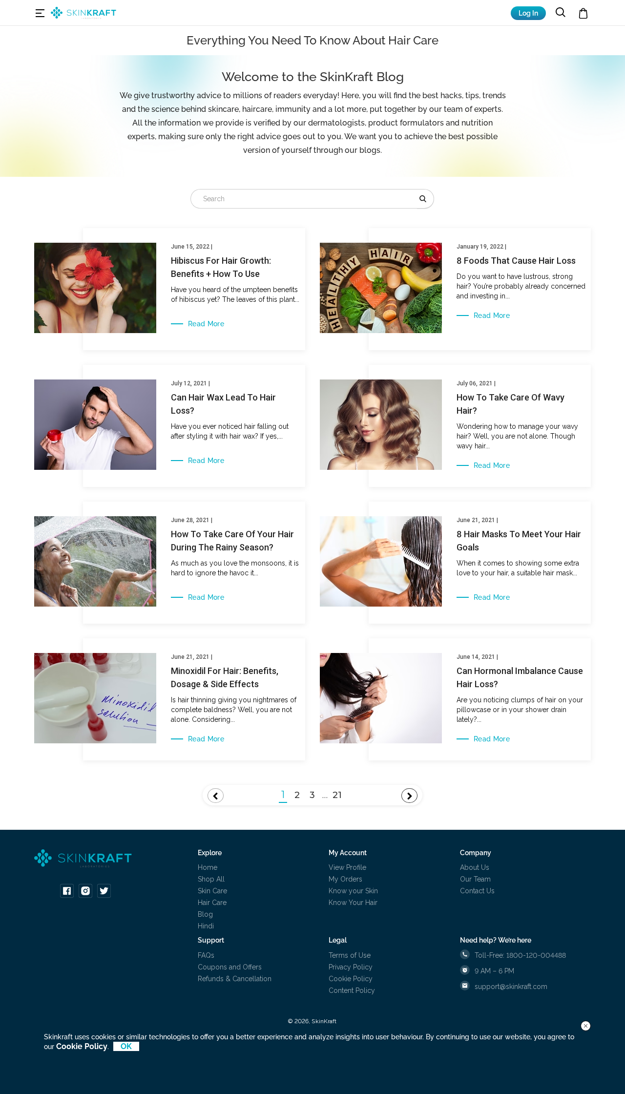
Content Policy (352, 990)
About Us (474, 867)
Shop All (211, 879)
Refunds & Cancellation (234, 979)
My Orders (345, 879)
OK (126, 1046)
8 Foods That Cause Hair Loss (516, 260)
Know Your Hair (353, 902)
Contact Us (477, 891)
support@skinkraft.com (511, 986)
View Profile (347, 867)
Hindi (206, 926)
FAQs (206, 955)
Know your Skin (353, 891)
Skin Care (212, 891)
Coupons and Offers (230, 967)
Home (207, 867)
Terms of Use (350, 955)
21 (337, 795)
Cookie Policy (351, 979)
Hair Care (212, 902)
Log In (528, 13)
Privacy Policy (351, 967)
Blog (205, 914)
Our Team (475, 879)
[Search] (425, 199)
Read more (206, 324)
